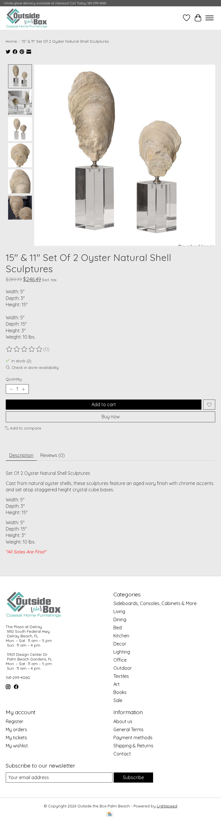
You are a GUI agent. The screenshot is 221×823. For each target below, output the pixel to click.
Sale (117, 700)
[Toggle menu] (209, 18)
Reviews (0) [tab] (52, 455)
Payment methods (133, 737)
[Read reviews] (24, 349)
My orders (16, 729)
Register (14, 721)
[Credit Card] (109, 814)
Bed (117, 627)
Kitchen (121, 636)
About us (122, 721)
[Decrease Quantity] (11, 389)
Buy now (111, 416)
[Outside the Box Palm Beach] (27, 18)
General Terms (128, 729)
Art (116, 684)
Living (119, 611)
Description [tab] (21, 455)
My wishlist (17, 746)
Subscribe (133, 777)
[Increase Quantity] (23, 389)
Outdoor (122, 668)
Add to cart (104, 404)
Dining (119, 619)
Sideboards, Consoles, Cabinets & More (155, 603)
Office (120, 660)
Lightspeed (167, 806)
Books (120, 692)
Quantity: (14, 379)
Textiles (121, 676)
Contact (122, 754)
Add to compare (25, 428)
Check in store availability (35, 367)
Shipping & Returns (133, 746)
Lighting (121, 652)
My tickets (16, 737)
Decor (119, 644)
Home (11, 41)
